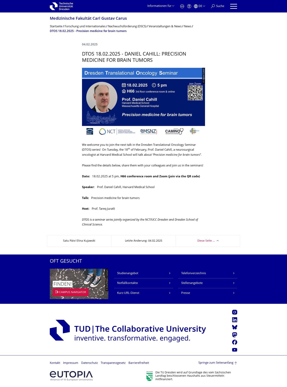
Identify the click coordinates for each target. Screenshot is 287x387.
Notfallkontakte (127, 283)
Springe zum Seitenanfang (215, 362)
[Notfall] (182, 6)
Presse (185, 293)
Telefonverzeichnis (193, 273)
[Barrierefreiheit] (189, 6)
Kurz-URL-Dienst (128, 293)
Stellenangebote (192, 283)
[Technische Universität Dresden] (61, 6)
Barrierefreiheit (138, 363)
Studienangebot (127, 273)
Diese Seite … (206, 241)
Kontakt (55, 363)
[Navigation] (233, 6)
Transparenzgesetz (113, 363)
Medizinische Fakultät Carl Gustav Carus (88, 19)
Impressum (70, 363)
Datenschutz (89, 363)
